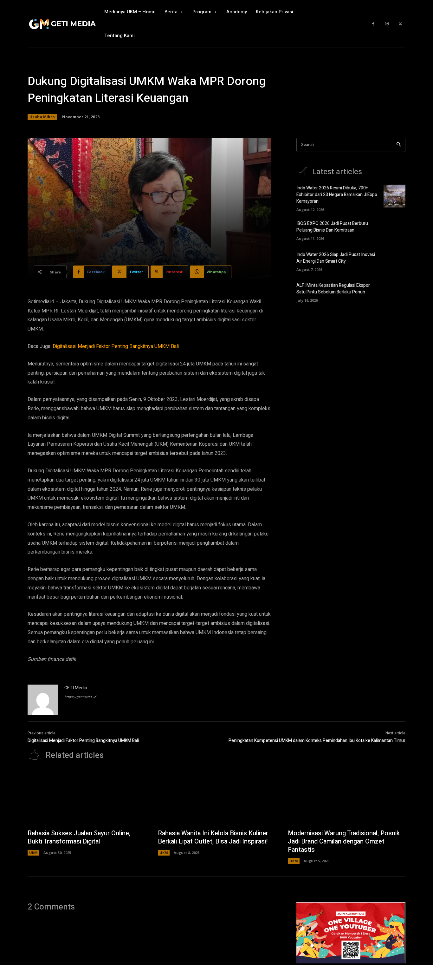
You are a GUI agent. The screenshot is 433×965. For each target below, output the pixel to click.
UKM (33, 852)
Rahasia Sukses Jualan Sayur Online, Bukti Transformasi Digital (79, 837)
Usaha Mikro (42, 117)
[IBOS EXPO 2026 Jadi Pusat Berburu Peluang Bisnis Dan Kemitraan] (394, 230)
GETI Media (75, 688)
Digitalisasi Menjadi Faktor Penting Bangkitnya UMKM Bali (116, 346)
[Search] (398, 145)
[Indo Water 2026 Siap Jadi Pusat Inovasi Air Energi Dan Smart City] (394, 260)
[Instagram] (387, 24)
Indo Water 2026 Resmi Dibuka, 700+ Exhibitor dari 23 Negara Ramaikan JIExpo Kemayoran (336, 195)
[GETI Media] (43, 700)
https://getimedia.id (80, 697)
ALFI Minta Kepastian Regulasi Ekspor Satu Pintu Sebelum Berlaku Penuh (333, 288)
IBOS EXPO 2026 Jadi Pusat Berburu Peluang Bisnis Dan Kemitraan (332, 226)
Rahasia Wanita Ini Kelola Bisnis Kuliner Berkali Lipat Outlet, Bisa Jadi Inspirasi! (213, 837)
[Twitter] (400, 24)
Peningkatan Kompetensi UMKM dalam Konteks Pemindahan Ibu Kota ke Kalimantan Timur (317, 740)
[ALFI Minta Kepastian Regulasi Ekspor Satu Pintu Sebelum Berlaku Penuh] (394, 291)
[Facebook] (373, 24)
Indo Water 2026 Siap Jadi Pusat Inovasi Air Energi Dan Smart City (335, 258)
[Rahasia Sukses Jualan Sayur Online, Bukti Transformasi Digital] (86, 798)
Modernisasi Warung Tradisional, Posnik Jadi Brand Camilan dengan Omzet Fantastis (344, 841)
